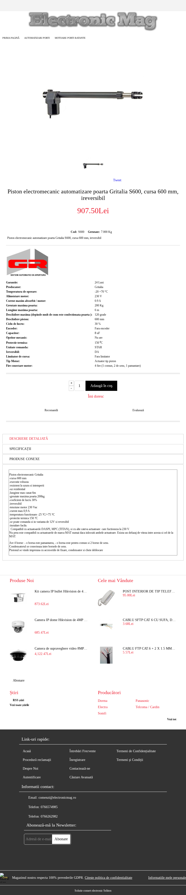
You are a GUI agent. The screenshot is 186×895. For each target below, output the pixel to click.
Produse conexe (24, 459)
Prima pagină (10, 38)
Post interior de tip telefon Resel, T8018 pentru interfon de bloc (149, 591)
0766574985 (49, 807)
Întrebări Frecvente (83, 751)
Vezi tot (171, 719)
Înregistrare (77, 760)
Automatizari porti (37, 38)
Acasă (27, 751)
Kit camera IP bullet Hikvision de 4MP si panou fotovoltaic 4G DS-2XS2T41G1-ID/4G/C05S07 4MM (61, 591)
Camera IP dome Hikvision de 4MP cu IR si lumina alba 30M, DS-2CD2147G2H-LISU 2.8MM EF (61, 620)
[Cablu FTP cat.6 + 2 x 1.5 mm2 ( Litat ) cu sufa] (106, 655)
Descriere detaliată (28, 438)
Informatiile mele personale (167, 878)
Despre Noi (30, 768)
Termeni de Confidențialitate (136, 751)
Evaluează (138, 410)
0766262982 (49, 816)
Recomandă (51, 410)
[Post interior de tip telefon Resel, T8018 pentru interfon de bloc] (106, 598)
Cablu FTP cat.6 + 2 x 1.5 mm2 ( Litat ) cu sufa (149, 648)
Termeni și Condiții (129, 760)
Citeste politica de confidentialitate (108, 878)
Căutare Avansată (81, 777)
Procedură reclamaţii (37, 760)
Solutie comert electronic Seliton (93, 890)
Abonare (18, 680)
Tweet (117, 180)
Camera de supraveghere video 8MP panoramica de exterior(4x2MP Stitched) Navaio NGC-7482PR (61, 648)
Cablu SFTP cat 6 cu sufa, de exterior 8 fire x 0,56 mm (149, 620)
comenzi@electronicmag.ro (57, 797)
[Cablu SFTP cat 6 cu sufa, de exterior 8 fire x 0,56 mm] (106, 626)
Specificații (20, 449)
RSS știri (18, 700)
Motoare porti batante (70, 38)
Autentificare (32, 777)
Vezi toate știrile (19, 705)
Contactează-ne (80, 768)
